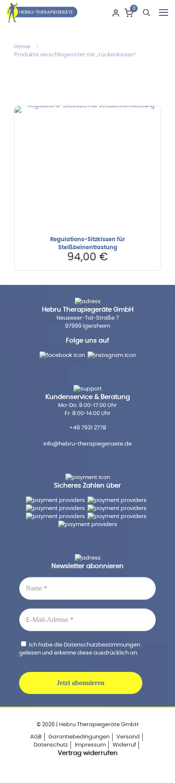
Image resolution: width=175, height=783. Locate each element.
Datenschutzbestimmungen (102, 645)
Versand (128, 737)
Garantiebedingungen (79, 737)
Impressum (90, 745)
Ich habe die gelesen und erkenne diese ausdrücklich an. (79, 648)
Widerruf (124, 745)
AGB (36, 737)
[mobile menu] (163, 13)
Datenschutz (51, 745)
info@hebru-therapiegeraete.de (87, 444)
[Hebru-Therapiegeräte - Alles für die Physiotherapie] (41, 12)
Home (22, 47)
